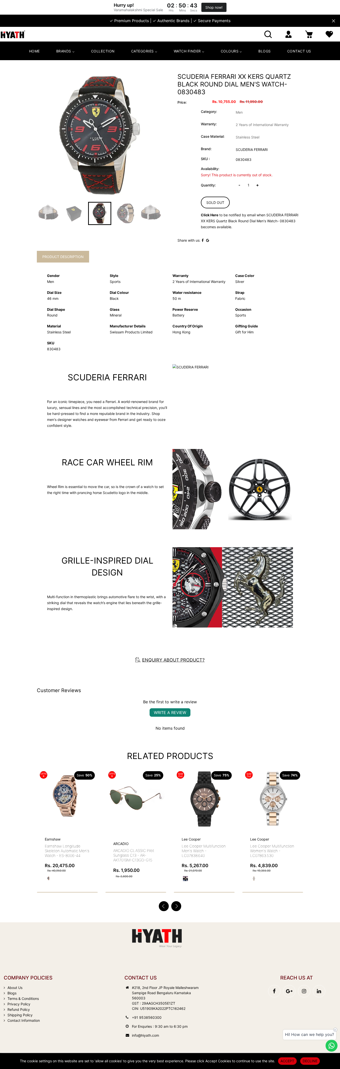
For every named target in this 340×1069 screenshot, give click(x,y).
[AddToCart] (92, 789)
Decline (310, 1061)
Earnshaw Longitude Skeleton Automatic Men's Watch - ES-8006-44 (67, 851)
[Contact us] (332, 1046)
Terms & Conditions (23, 998)
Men (239, 112)
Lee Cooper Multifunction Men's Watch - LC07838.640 (204, 851)
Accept (287, 1061)
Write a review (170, 712)
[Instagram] (304, 991)
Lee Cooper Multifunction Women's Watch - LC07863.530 (272, 851)
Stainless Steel (247, 137)
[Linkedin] (319, 991)
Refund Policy (18, 1009)
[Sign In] (288, 34)
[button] (176, 906)
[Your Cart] (309, 34)
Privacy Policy (18, 1004)
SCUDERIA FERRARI (252, 149)
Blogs (11, 993)
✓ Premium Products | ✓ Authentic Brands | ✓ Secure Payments (170, 20)
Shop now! (214, 7)
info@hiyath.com (145, 1035)
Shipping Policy (20, 1015)
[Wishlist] (329, 34)
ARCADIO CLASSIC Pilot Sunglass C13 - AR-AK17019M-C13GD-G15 (133, 855)
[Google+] (289, 991)
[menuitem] (34, 50)
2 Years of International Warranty (262, 125)
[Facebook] (274, 991)
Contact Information (23, 1020)
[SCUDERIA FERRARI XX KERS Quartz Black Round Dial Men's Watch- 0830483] (100, 135)
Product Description (63, 257)
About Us (14, 987)
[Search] (268, 34)
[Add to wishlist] (80, 799)
